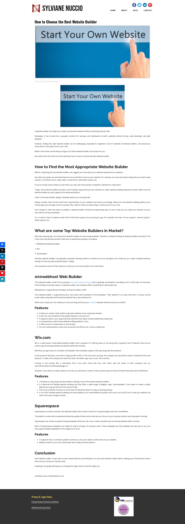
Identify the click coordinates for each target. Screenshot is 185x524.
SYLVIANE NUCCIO (62, 8)
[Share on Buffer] (2, 268)
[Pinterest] (150, 5)
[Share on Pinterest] (2, 262)
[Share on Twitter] (2, 250)
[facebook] (134, 5)
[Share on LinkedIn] (2, 256)
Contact (148, 10)
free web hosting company (81, 282)
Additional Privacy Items (41, 507)
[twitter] (139, 5)
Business (54, 81)
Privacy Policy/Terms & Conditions (45, 501)
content (93, 302)
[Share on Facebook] (2, 244)
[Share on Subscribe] (2, 279)
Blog (135, 10)
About (124, 10)
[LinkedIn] (145, 5)
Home (112, 10)
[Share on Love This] (2, 273)
